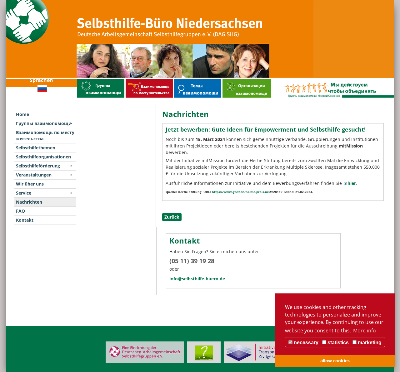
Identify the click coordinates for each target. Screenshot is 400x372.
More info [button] (364, 330)
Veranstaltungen (34, 175)
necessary (305, 342)
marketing (369, 342)
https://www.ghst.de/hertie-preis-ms (241, 192)
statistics (337, 342)
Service (23, 193)
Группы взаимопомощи (89, 80)
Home (22, 114)
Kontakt (24, 220)
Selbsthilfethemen (183, 80)
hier (352, 183)
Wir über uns (30, 184)
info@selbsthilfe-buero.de (197, 279)
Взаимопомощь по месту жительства (145, 80)
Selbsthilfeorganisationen (235, 80)
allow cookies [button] (335, 361)
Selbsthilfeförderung (38, 166)
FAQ (20, 211)
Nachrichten (29, 202)
